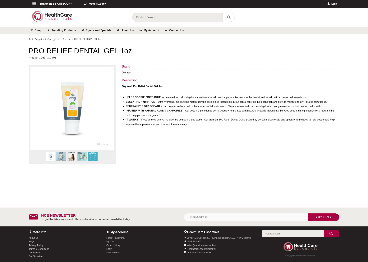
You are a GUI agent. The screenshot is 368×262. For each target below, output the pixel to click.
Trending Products (64, 30)
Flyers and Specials (99, 30)
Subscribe (324, 217)
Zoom (104, 144)
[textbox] (177, 17)
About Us (128, 30)
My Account (151, 30)
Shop (38, 30)
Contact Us (176, 30)
